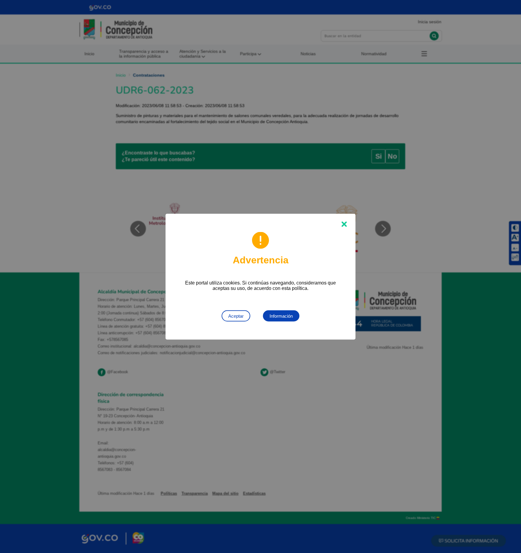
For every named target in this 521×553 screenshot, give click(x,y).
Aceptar (236, 315)
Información (281, 315)
